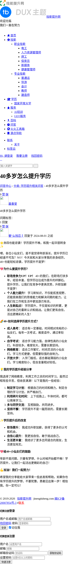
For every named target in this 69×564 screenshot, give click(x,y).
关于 (17, 144)
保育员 (25, 60)
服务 (13, 107)
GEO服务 (20, 116)
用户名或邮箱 (8, 518)
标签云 (11, 148)
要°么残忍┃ (16, 235)
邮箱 (3, 548)
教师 (24, 90)
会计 (24, 86)
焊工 (24, 56)
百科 (13, 120)
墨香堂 (12, 203)
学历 (14, 99)
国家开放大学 (22, 103)
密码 (15, 523)
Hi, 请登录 (6, 155)
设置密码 (5, 557)
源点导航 (16, 133)
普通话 (25, 77)
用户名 (4, 544)
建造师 (25, 94)
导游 (24, 82)
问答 (13, 124)
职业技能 (19, 43)
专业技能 (19, 73)
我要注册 (22, 155)
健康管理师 (28, 69)
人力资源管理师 (31, 52)
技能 (13, 39)
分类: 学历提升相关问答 (28, 185)
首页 (13, 35)
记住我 (16, 527)
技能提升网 (24, 498)
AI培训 (18, 111)
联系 (10, 140)
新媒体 (25, 65)
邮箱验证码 (7, 552)
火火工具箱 (17, 128)
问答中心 (5, 185)
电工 (24, 48)
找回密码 (36, 155)
